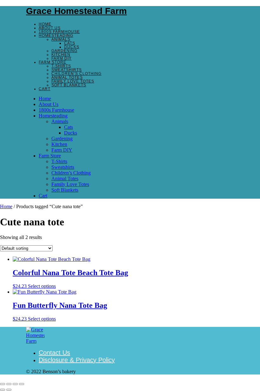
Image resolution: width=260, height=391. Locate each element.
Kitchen (60, 54)
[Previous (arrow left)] (2, 390)
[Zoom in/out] (2, 384)
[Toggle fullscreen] (8, 384)
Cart (44, 89)
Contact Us (54, 352)
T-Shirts (61, 66)
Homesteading (56, 35)
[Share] (15, 384)
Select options (42, 286)
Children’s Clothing (76, 73)
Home (45, 24)
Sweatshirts (66, 70)
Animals (60, 39)
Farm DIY (61, 58)
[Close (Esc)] (21, 384)
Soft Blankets (68, 85)
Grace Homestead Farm (76, 11)
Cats (69, 43)
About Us (50, 28)
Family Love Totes (72, 81)
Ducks (71, 47)
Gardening (64, 51)
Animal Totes (67, 77)
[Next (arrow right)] (8, 390)
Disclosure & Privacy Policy (77, 359)
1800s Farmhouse (59, 32)
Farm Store (52, 62)
